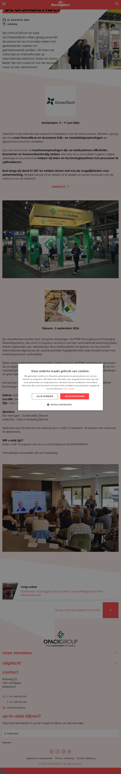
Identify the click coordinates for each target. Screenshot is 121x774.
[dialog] (60, 387)
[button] (60, 404)
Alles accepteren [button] (74, 396)
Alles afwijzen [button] (45, 396)
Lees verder (68, 388)
